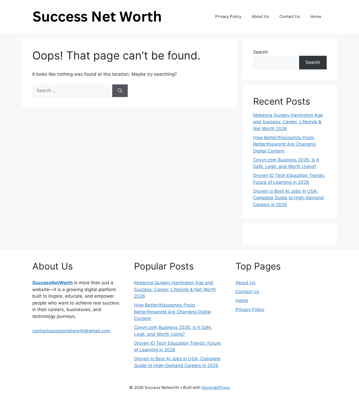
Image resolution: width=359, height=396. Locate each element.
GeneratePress (216, 387)
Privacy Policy (228, 16)
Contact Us (289, 16)
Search (260, 52)
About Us (260, 16)
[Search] (120, 90)
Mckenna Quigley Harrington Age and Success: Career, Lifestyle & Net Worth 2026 (288, 122)
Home (315, 16)
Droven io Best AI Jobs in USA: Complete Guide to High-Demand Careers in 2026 (288, 198)
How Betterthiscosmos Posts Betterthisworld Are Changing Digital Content (284, 144)
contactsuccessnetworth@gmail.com (71, 330)
